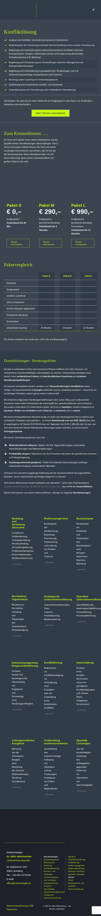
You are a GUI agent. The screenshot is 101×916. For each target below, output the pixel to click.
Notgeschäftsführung (76, 868)
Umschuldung (49, 889)
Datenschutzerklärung (17, 906)
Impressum (12, 909)
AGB (31, 906)
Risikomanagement (51, 860)
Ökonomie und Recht (76, 871)
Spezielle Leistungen (76, 874)
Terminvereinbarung (75, 889)
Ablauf (70, 880)
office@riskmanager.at (19, 883)
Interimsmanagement (76, 866)
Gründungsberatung (51, 868)
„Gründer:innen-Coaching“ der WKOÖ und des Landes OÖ (32, 486)
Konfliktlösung (73, 862)
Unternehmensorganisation (54, 892)
